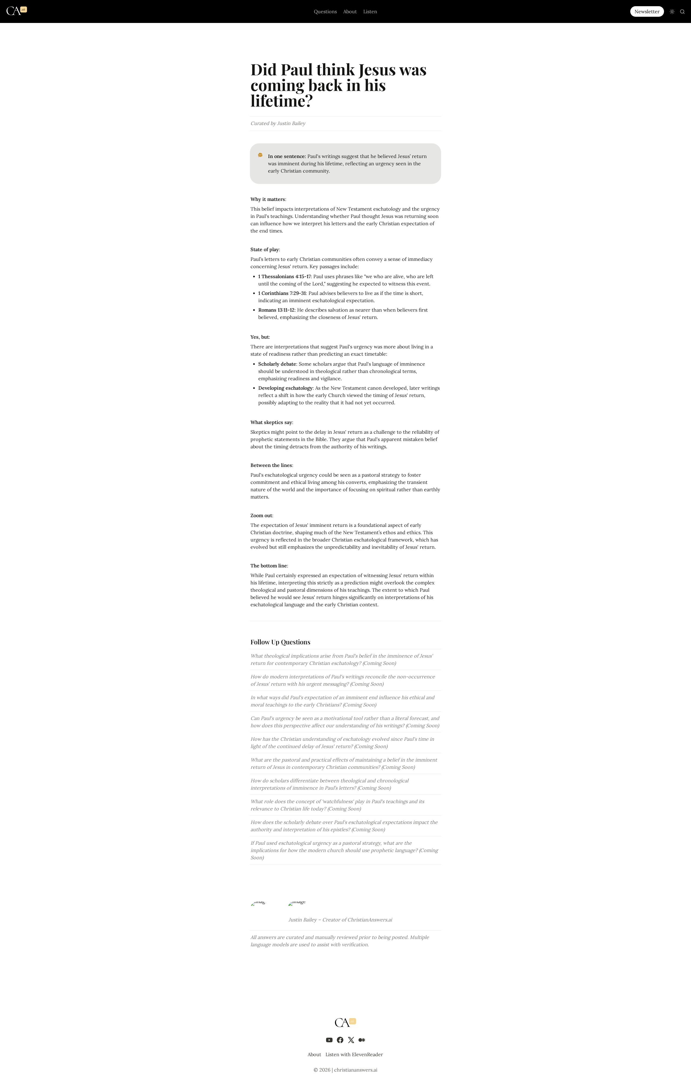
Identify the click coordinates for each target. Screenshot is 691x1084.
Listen (370, 11)
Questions (325, 11)
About (350, 11)
